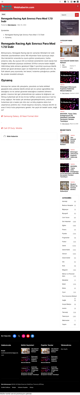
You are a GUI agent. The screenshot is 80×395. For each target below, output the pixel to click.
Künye (31, 387)
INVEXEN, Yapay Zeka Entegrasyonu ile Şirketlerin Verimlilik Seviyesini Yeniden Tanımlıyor (68, 117)
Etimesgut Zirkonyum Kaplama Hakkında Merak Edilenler (68, 89)
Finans (64, 229)
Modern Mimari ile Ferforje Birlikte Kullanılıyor (68, 187)
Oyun (64, 292)
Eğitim (64, 225)
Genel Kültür (66, 249)
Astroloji (64, 201)
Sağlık (64, 300)
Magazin (65, 270)
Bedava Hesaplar (67, 205)
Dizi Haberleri (66, 221)
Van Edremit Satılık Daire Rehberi (69, 62)
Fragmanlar (65, 237)
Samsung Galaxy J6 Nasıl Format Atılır (21, 116)
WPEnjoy (41, 384)
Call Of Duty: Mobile (13, 128)
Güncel (64, 253)
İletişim (14, 387)
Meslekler (65, 280)
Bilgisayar (65, 209)
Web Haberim (12, 25)
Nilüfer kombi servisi (8, 394)
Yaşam (64, 324)
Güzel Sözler (66, 258)
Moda (64, 288)
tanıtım (62, 58)
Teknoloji (65, 312)
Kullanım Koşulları (23, 387)
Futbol (64, 241)
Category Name (66, 40)
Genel (64, 245)
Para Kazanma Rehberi (69, 296)
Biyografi (65, 213)
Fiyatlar (64, 233)
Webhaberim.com (24, 7)
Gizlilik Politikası (5, 387)
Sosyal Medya (66, 304)
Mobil (3, 14)
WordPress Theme (32, 384)
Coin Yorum (65, 217)
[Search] (77, 15)
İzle (63, 262)
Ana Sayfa (64, 349)
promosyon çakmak (24, 394)
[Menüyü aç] (2, 1)
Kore (63, 266)
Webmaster (65, 320)
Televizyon (65, 316)
